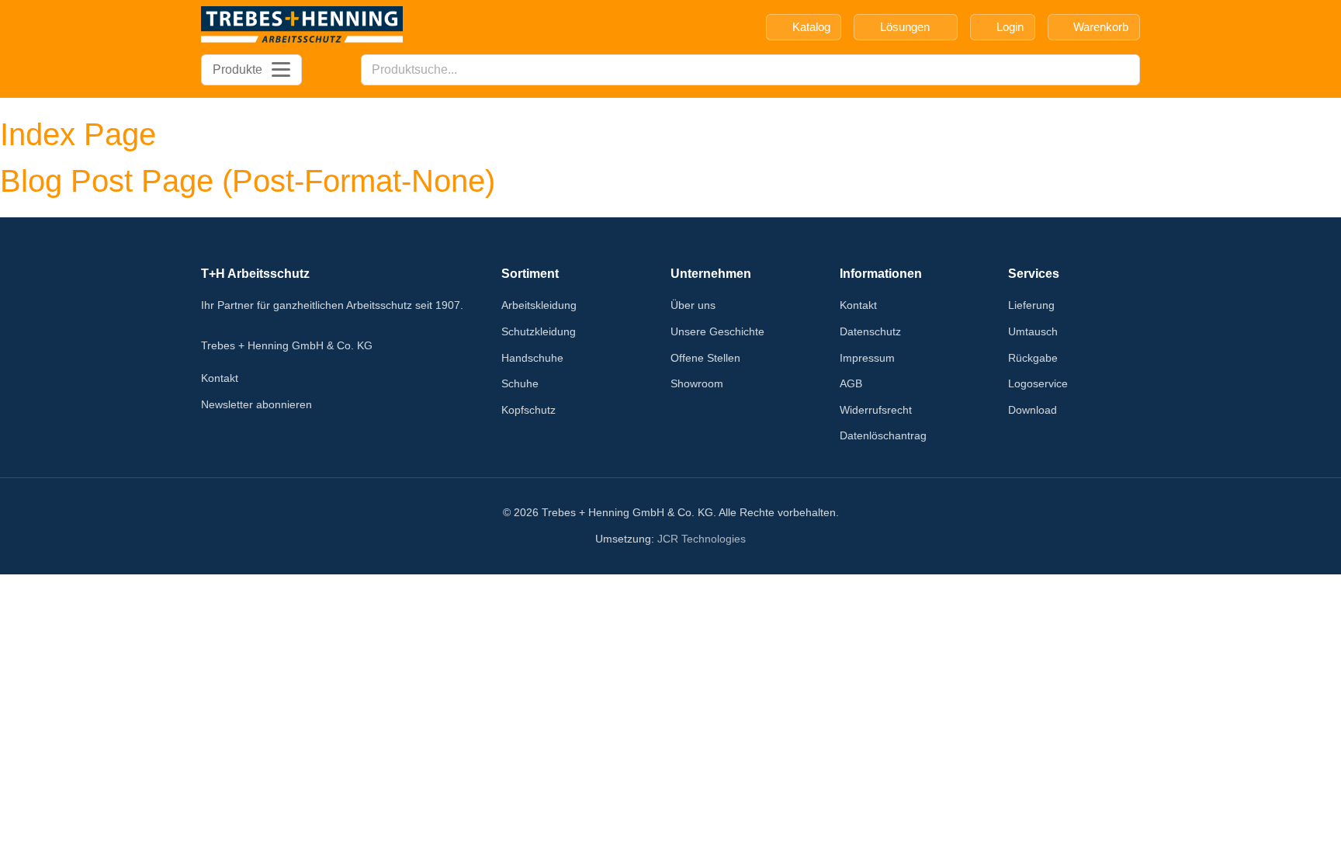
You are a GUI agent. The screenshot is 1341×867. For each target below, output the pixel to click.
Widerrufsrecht (876, 410)
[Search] (1123, 70)
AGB (851, 383)
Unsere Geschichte (717, 331)
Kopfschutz (528, 410)
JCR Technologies (701, 538)
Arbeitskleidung (539, 305)
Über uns (693, 305)
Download (1032, 410)
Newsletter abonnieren (256, 404)
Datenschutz (870, 331)
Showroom (696, 383)
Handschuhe (532, 358)
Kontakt (219, 378)
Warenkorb (1100, 26)
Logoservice (1038, 383)
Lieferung (1031, 305)
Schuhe (520, 383)
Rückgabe (1033, 358)
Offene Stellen (705, 358)
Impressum (867, 358)
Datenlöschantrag (883, 435)
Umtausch (1033, 331)
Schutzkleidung (538, 331)
